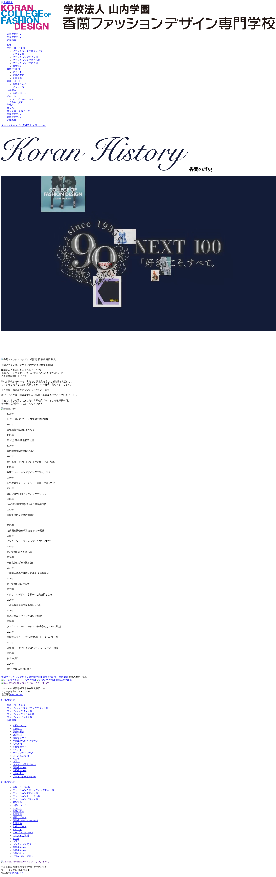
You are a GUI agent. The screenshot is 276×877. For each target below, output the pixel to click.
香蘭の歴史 (18, 75)
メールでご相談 (28, 680)
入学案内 (11, 90)
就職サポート (14, 81)
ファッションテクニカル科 (26, 60)
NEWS (10, 105)
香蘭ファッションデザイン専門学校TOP (21, 677)
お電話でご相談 (63, 680)
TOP (9, 45)
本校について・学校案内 (55, 677)
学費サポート (19, 93)
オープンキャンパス (23, 99)
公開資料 (17, 78)
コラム (10, 108)
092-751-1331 (16, 694)
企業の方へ (12, 40)
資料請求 (27, 125)
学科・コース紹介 (16, 48)
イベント (11, 96)
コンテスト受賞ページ (18, 111)
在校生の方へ (14, 34)
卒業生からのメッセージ (25, 740)
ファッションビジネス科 (25, 63)
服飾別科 (17, 66)
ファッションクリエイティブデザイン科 (27, 708)
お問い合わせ (39, 125)
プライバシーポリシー (24, 776)
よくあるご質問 (15, 102)
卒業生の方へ (14, 37)
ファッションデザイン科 (25, 57)
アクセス (17, 72)
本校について (14, 69)
